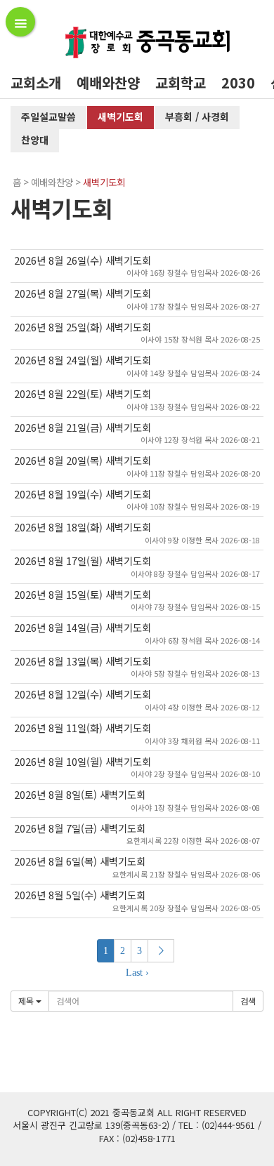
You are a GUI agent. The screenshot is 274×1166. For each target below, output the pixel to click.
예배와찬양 (108, 82)
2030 (238, 82)
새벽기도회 (120, 117)
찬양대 (34, 140)
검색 (248, 1001)
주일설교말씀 (48, 117)
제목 (27, 1001)
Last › (137, 972)
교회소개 (36, 82)
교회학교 (180, 82)
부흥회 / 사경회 (197, 117)
